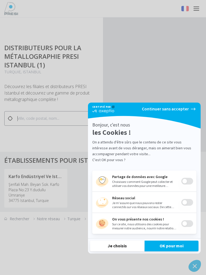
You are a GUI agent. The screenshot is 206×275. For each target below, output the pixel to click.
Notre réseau (48, 218)
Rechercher (19, 218)
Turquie (73, 218)
